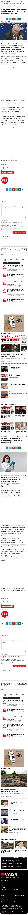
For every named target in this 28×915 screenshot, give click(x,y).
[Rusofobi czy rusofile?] (4, 368)
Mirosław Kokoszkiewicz (13, 377)
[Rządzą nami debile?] (4, 377)
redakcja (10, 368)
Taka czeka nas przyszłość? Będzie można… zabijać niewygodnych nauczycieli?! (21, 250)
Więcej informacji (8, 911)
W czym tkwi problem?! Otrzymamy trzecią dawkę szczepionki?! (6, 250)
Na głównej (11, 365)
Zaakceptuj (20, 911)
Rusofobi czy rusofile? (15, 367)
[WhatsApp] (16, 19)
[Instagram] (14, 900)
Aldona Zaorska (9, 353)
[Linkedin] (19, 19)
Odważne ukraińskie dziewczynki (18, 393)
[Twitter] (10, 19)
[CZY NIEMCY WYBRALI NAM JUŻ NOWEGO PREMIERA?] (14, 343)
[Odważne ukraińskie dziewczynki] (4, 394)
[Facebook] (7, 19)
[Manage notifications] (3, 912)
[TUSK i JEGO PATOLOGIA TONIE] (4, 386)
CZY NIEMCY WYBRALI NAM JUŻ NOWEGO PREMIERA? (12, 355)
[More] (22, 19)
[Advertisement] (14, 82)
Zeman (13, 254)
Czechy (6, 254)
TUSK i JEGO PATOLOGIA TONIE (17, 384)
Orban (10, 254)
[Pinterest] (13, 19)
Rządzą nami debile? (14, 376)
